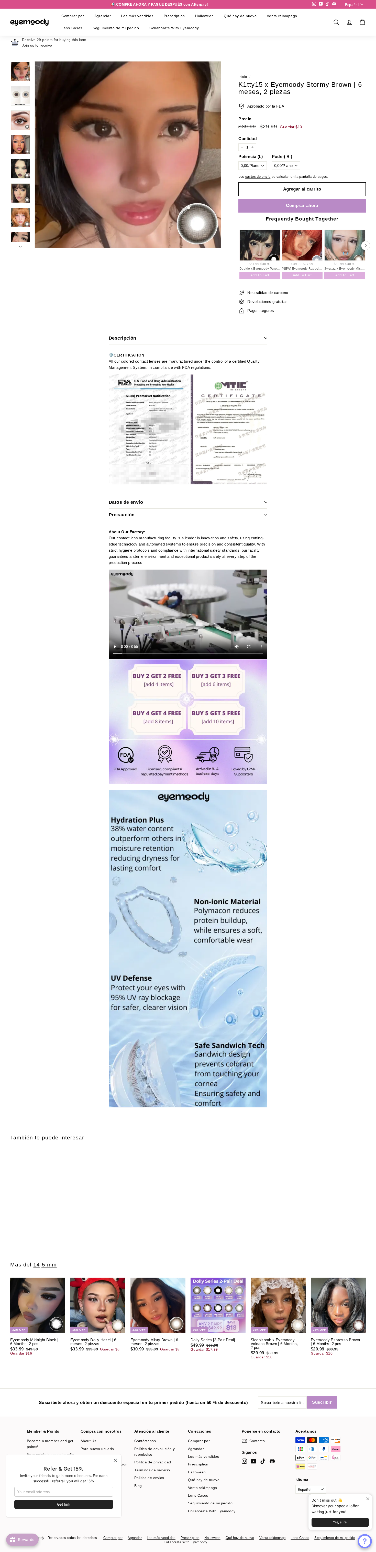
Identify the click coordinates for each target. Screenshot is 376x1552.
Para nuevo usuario (97, 1449)
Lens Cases (71, 28)
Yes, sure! (340, 1522)
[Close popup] (367, 1499)
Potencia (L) (250, 157)
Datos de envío (126, 502)
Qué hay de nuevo (240, 16)
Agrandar (102, 16)
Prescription (174, 16)
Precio (244, 119)
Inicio (242, 77)
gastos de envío (258, 177)
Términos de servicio (152, 1470)
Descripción (122, 338)
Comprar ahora (302, 205)
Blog (138, 1486)
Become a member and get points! (50, 1444)
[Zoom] (128, 154)
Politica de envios (149, 1478)
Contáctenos (145, 1441)
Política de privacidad (152, 1462)
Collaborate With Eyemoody (174, 28)
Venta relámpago (282, 16)
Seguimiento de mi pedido (116, 28)
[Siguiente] (20, 245)
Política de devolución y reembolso (154, 1451)
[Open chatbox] (365, 1541)
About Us (88, 1441)
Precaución (122, 514)
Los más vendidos (137, 16)
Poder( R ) (282, 157)
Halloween (204, 16)
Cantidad (247, 139)
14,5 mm (45, 1264)
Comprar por (72, 16)
